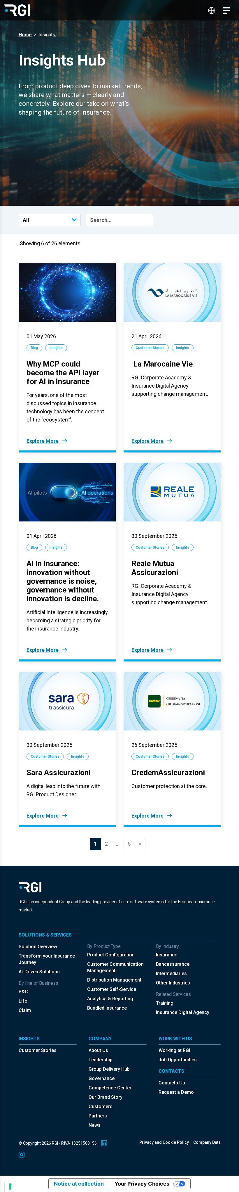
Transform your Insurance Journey (47, 959)
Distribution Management (114, 980)
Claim (25, 1010)
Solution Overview (38, 946)
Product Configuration (111, 955)
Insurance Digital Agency (182, 1012)
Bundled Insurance (107, 1008)
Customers (101, 1106)
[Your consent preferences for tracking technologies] (10, 1186)
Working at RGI (174, 1050)
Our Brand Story (105, 1097)
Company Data (207, 1142)
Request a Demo (176, 1092)
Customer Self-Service (111, 989)
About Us (98, 1050)
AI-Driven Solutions (39, 972)
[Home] (17, 10)
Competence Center (110, 1088)
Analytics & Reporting (110, 998)
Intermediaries (171, 973)
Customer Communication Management (115, 967)
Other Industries (173, 983)
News (95, 1125)
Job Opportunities (178, 1060)
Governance (102, 1078)
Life (23, 1001)
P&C (23, 991)
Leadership (101, 1060)
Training (164, 1003)
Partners (98, 1116)
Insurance (166, 955)
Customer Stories (38, 1050)
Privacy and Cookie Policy (164, 1142)
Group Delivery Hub (109, 1069)
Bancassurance (172, 964)
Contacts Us (172, 1083)
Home (25, 34)
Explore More (43, 441)
